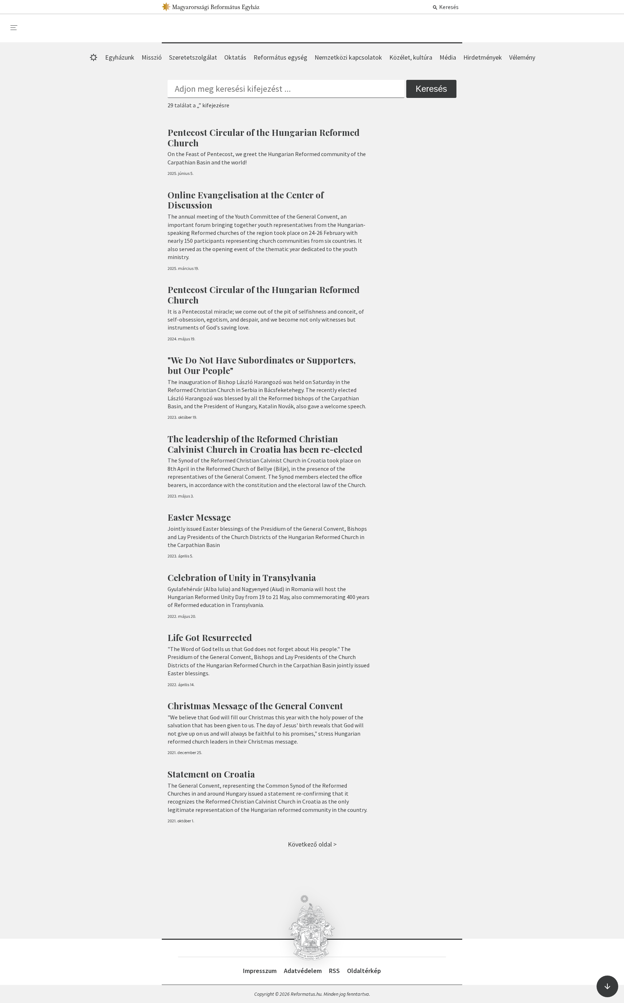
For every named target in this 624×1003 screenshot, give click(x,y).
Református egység (280, 57)
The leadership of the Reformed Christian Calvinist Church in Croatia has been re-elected (265, 444)
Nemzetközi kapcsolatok (348, 57)
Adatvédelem (303, 971)
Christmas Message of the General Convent (255, 705)
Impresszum (260, 971)
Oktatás (235, 57)
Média (447, 57)
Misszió (152, 57)
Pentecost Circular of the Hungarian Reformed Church (264, 137)
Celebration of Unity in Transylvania (242, 577)
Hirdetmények (482, 57)
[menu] (14, 28)
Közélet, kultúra (410, 57)
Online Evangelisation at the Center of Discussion (246, 200)
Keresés (448, 6)
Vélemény (522, 57)
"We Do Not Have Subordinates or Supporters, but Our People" (262, 365)
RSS (334, 971)
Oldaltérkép (364, 971)
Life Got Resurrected (210, 637)
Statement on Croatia (211, 774)
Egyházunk (119, 57)
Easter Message (199, 517)
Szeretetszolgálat (193, 57)
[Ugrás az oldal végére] (607, 986)
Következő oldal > (312, 844)
